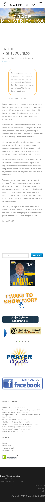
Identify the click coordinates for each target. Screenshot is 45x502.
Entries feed (6, 445)
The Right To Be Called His (11, 422)
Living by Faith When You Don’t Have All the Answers (21, 415)
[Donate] (20, 322)
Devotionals (6, 61)
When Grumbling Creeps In (12, 427)
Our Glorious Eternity (10, 419)
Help (43, 491)
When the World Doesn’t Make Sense (15, 424)
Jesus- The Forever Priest (11, 412)
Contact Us (40, 485)
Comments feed (8, 448)
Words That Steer (8, 431)
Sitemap (41, 488)
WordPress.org (7, 450)
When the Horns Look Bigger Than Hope (16, 410)
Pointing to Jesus (8, 407)
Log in (4, 443)
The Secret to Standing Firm (12, 429)
